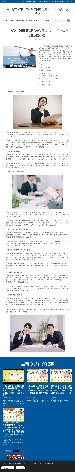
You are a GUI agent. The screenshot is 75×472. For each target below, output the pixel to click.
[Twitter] (5, 1)
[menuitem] (7, 20)
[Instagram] (7, 1)
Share (9, 450)
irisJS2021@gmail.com (58, 1)
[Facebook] (3, 1)
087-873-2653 (69, 1)
